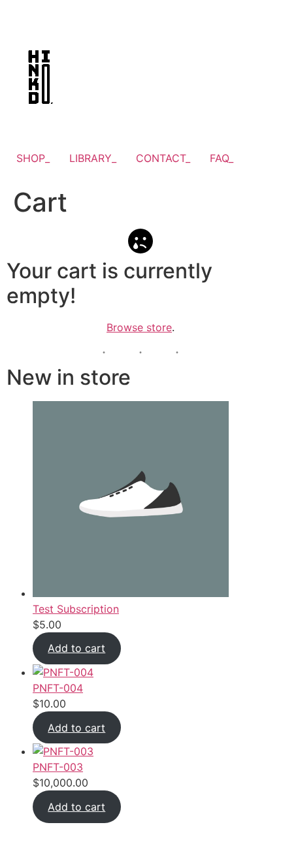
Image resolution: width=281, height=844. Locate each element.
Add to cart (76, 648)
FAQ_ (221, 158)
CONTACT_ (163, 158)
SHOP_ (33, 158)
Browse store (139, 327)
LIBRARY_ (92, 158)
